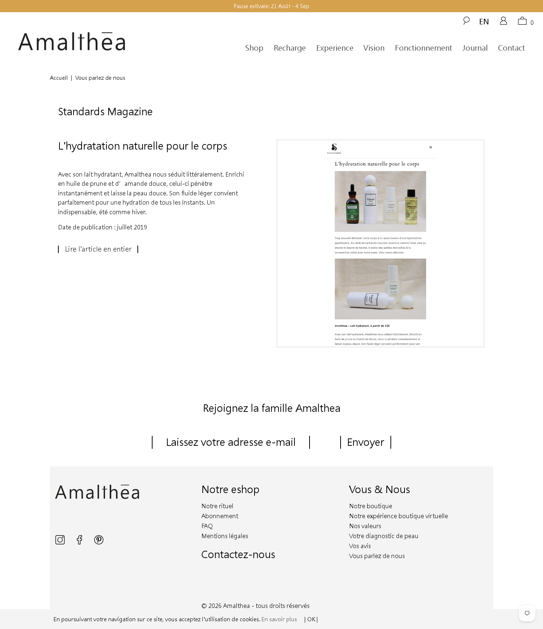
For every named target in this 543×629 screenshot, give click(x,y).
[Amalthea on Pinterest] (98, 542)
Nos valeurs (365, 526)
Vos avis (360, 546)
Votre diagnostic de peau (384, 536)
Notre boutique (370, 506)
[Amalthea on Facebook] (80, 542)
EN (484, 21)
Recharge (290, 47)
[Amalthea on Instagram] (60, 542)
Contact (511, 47)
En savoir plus (279, 619)
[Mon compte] (503, 23)
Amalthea (236, 605)
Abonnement (219, 516)
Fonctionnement (423, 47)
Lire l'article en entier (98, 249)
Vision (374, 47)
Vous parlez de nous (377, 556)
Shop (254, 47)
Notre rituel (217, 506)
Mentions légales (224, 536)
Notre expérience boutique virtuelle (398, 516)
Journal (475, 47)
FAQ (207, 526)
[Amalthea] (84, 41)
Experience (335, 47)
